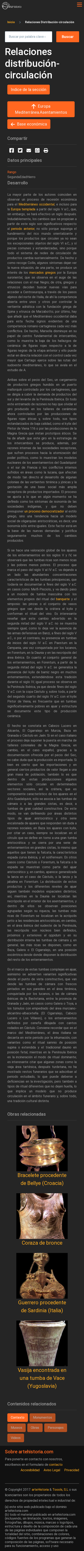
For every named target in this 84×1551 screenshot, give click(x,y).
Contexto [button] (17, 1417)
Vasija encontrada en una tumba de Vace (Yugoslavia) (42, 1378)
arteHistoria (40, 1490)
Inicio (11, 22)
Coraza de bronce (42, 1243)
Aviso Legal (52, 1470)
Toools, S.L (60, 1490)
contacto (56, 1465)
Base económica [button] (32, 124)
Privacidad (71, 1470)
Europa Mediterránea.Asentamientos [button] (41, 109)
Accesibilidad (30, 1470)
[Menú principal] (79, 4)
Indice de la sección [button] (28, 89)
